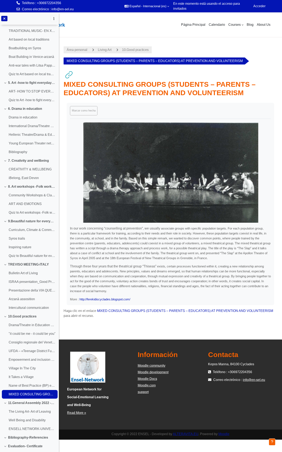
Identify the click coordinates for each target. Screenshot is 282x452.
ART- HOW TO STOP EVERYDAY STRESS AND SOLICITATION (32, 91)
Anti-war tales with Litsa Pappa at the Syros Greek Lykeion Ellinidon (32, 65)
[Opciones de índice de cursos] (54, 18)
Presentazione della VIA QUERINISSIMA (32, 290)
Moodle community (151, 365)
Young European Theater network (32, 143)
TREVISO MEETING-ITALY (28, 264)
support (143, 392)
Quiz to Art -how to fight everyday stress (32, 100)
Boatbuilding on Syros (25, 48)
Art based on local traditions (29, 39)
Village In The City (22, 368)
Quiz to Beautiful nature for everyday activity (32, 256)
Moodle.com (147, 385)
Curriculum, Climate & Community (32, 230)
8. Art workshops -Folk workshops (32, 186)
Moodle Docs (147, 379)
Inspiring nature (20, 247)
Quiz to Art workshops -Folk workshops (32, 212)
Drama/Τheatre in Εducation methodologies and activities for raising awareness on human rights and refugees (32, 325)
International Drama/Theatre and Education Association (32, 126)
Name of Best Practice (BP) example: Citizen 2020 (32, 385)
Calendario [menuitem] (217, 24)
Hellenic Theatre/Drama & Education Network (32, 134)
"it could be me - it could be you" (32, 333)
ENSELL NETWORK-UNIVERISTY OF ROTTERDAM (32, 429)
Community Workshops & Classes (32, 195)
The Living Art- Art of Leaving (30, 411)
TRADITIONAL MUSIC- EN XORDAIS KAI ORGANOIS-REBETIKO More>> (32, 31)
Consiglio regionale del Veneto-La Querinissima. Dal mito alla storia (32, 342)
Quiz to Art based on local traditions (32, 74)
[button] (147, 6)
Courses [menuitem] (234, 24)
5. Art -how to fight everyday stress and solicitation (32, 82)
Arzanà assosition (22, 299)
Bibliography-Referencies (28, 437)
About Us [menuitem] (263, 24)
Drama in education (23, 117)
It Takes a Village (21, 377)
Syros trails (17, 238)
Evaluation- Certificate (25, 446)
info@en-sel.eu (62, 9)
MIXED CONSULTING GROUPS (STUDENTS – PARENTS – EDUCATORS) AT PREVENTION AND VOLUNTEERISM (32, 394)
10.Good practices (22, 316)
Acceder (259, 6)
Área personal (77, 50)
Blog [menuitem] (250, 24)
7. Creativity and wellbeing (28, 160)
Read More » (76, 413)
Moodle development (153, 372)
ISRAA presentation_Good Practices (32, 281)
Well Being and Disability (27, 420)
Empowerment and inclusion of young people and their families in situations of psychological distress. (32, 359)
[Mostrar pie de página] (272, 441)
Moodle (223, 434)
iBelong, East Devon (24, 178)
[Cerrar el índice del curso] (4, 18)
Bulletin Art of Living (23, 273)
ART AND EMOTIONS (25, 204)
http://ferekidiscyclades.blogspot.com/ (104, 299)
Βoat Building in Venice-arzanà (31, 57)
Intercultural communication (29, 307)
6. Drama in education (25, 108)
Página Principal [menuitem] (193, 24)
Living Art (104, 50)
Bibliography (18, 152)
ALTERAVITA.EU (185, 434)
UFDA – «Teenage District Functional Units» (32, 351)
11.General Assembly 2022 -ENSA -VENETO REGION (32, 403)
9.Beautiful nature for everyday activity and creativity (32, 221)
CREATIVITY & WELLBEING (30, 169)
